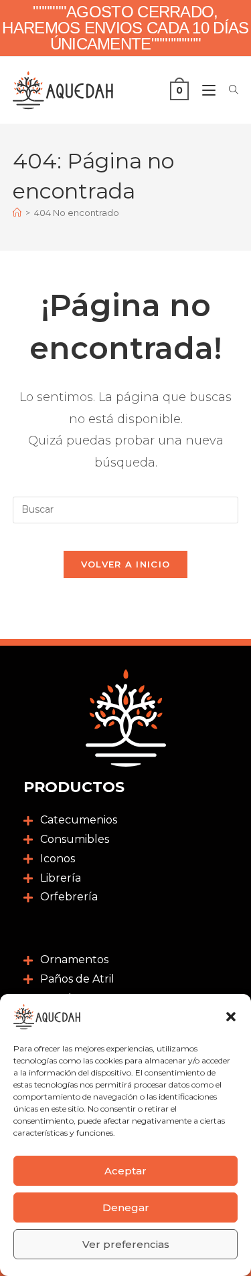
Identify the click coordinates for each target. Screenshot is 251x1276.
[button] (231, 1016)
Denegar (125, 1207)
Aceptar (125, 1170)
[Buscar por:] (229, 90)
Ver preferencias (125, 1244)
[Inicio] (17, 212)
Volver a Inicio (126, 564)
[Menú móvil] (205, 90)
